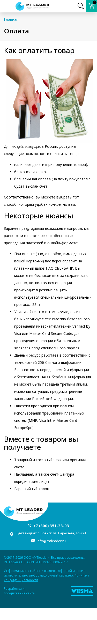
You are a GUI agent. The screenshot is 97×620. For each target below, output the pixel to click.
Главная (11, 19)
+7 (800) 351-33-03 (51, 525)
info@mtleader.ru (51, 540)
